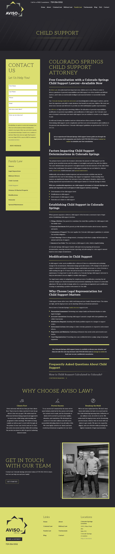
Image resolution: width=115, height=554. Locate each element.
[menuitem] (22, 166)
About (61, 522)
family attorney (74, 307)
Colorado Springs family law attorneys (64, 101)
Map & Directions (86, 538)
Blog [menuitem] (95, 7)
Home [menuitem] (43, 7)
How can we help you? (16, 115)
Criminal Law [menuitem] (57, 7)
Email (10, 103)
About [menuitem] (49, 7)
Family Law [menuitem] (78, 7)
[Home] (15, 8)
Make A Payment (14, 539)
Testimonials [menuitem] (88, 7)
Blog (44, 535)
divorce (54, 109)
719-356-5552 (57, 2)
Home (45, 522)
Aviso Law (54, 90)
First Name (12, 86)
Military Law (63, 526)
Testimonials (63, 531)
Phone (11, 97)
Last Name (12, 91)
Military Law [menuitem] (68, 7)
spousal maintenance (81, 170)
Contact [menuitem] (106, 7)
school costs (57, 170)
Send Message (15, 146)
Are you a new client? (15, 109)
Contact (61, 535)
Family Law (47, 531)
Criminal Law (47, 526)
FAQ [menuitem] (100, 7)
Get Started (12, 481)
